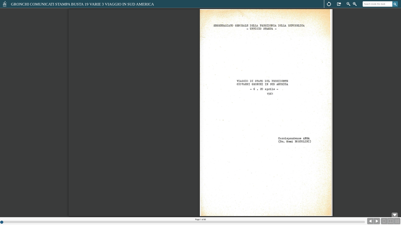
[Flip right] (377, 221)
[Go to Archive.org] (5, 4)
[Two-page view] (391, 221)
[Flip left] (370, 221)
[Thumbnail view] (397, 221)
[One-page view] (384, 221)
